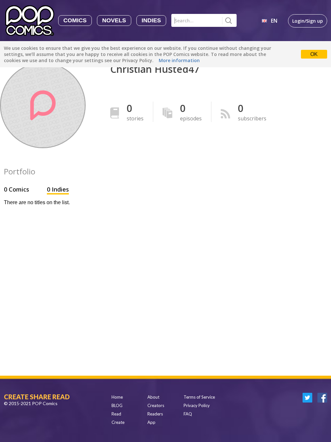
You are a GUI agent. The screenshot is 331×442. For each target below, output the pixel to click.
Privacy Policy (197, 405)
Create (118, 422)
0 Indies (58, 189)
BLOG (117, 405)
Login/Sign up (307, 21)
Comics (75, 20)
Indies (151, 20)
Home (117, 397)
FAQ (188, 413)
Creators (155, 405)
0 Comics (17, 189)
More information (179, 60)
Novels (114, 20)
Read (116, 413)
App (151, 422)
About (153, 397)
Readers (155, 413)
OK (314, 54)
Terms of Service (199, 397)
